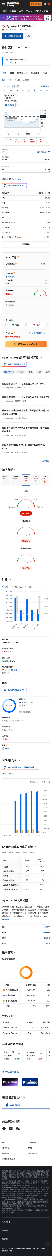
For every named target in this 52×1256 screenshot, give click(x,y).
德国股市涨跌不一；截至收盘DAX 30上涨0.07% (25, 397)
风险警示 (5, 1239)
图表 (12, 73)
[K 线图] (4, 86)
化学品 (47, 927)
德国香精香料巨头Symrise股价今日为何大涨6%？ (23, 446)
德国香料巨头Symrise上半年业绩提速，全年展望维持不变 (25, 429)
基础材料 (46, 932)
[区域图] (8, 86)
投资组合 (6, 1153)
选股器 (13, 11)
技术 (45, 73)
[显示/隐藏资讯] (18, 86)
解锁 (27, 889)
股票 (5, 11)
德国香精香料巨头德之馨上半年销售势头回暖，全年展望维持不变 (25, 412)
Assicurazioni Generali (35, 1052)
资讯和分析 (22, 73)
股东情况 (7, 952)
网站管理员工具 (8, 1159)
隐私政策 (5, 1230)
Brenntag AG (9, 1052)
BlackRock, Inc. (10, 1028)
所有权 (17, 80)
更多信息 (13, 63)
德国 (48, 943)
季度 (11, 773)
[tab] (16, 480)
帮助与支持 (32, 1153)
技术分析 (7, 469)
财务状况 (35, 73)
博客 (4, 1142)
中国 (21, 11)
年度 (4, 773)
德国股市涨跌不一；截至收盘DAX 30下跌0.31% (25, 383)
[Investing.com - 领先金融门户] (13, 4)
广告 (30, 1148)
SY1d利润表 (9, 760)
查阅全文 (6, 919)
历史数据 (26, 80)
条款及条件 (6, 1222)
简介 (10, 80)
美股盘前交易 (41, 11)
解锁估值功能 (42, 152)
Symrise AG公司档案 (15, 900)
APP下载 (5, 1148)
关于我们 (32, 1142)
